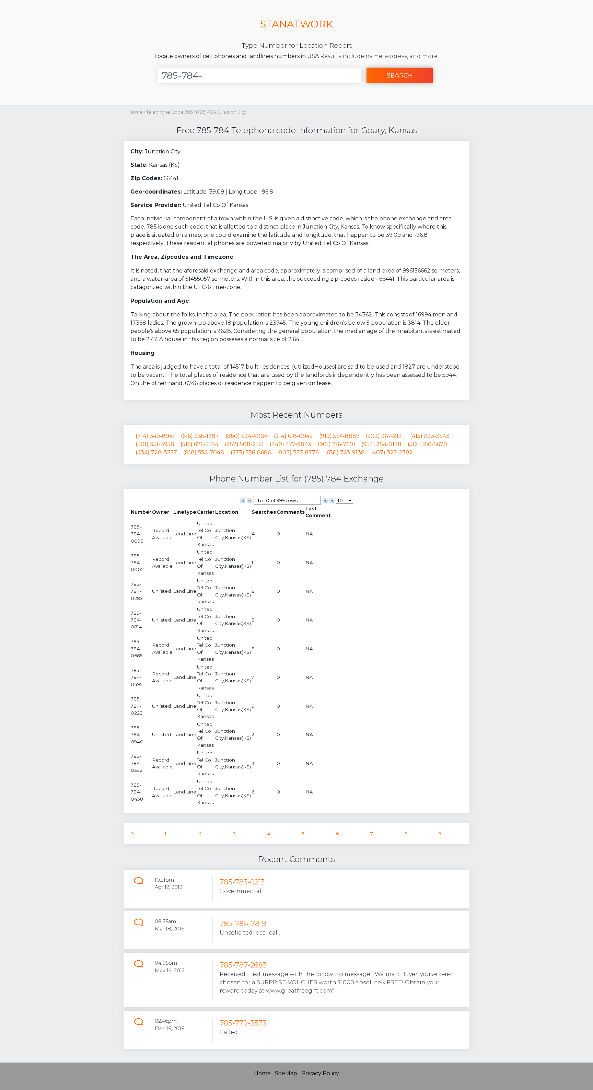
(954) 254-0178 (381, 444)
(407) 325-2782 (392, 452)
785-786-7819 (243, 923)
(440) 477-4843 (290, 444)
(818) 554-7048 (203, 452)
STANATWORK (296, 24)
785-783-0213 (242, 882)
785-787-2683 (243, 965)
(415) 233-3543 (430, 436)
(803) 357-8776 (297, 452)
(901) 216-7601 (336, 444)
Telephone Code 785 (170, 112)
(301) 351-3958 (155, 444)
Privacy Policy (320, 1073)
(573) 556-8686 (251, 452)
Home (136, 112)
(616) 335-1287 (200, 436)
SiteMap (286, 1073)
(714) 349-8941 (155, 436)
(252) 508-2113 (244, 444)
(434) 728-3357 (156, 452)
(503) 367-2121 (385, 436)
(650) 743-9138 (345, 452)
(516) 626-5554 (199, 444)
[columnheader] (141, 512)
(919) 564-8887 (339, 436)
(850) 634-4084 (246, 436)
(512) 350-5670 (427, 444)
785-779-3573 (243, 1023)
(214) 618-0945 (293, 436)
